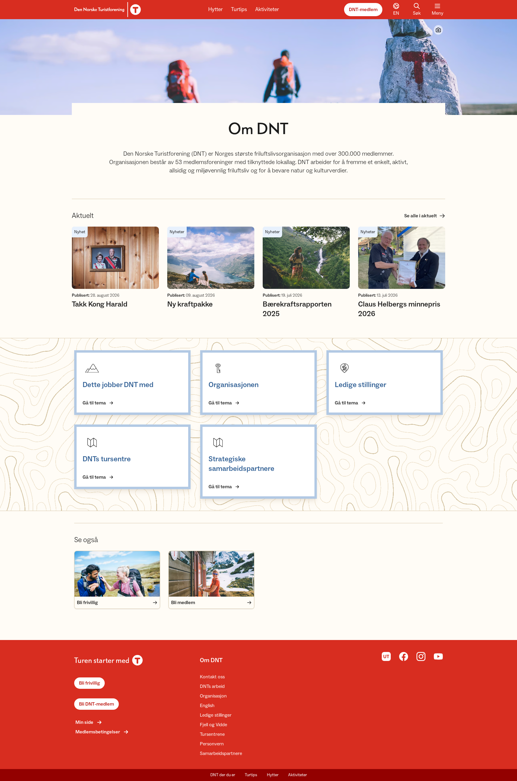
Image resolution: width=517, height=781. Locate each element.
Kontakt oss (212, 677)
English (207, 706)
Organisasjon (213, 696)
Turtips (239, 9)
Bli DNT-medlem (96, 704)
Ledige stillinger (216, 715)
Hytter (215, 9)
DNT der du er (222, 775)
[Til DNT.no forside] (106, 9)
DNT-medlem (363, 10)
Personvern (212, 744)
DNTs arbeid (212, 686)
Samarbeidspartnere (221, 753)
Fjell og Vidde (213, 725)
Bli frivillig (89, 683)
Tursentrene (212, 734)
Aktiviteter (267, 9)
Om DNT (211, 660)
